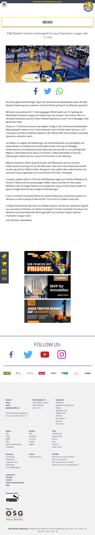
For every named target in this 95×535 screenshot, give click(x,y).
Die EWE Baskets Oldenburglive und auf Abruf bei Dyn (17, 414)
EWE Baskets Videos (41, 402)
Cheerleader (60, 418)
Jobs (53, 441)
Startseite (60, 402)
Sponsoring (10, 456)
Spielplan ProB (61, 410)
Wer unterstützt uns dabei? (63, 462)
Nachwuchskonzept (13, 444)
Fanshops (32, 436)
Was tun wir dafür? (59, 459)
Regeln (31, 444)
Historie (55, 444)
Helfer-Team (57, 446)
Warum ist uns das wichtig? (63, 456)
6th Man (59, 415)
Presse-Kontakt (35, 456)
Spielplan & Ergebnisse (65, 405)
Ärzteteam (10, 446)
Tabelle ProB (60, 413)
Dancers (59, 421)
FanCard (32, 438)
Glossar (32, 441)
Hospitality (10, 459)
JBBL (8, 441)
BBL (7, 433)
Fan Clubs (59, 423)
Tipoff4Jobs (10, 464)
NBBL (8, 438)
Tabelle (58, 407)
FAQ (30, 433)
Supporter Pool (11, 462)
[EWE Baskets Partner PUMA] (15, 498)
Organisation (57, 436)
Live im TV (37, 407)
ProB (8, 436)
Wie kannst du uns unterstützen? (65, 464)
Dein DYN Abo (38, 405)
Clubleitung (56, 433)
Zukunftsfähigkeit (13, 467)
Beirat (54, 438)
